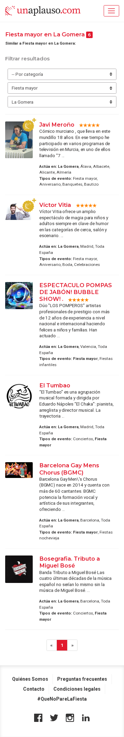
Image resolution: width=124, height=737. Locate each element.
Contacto (33, 689)
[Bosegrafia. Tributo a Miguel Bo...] (19, 569)
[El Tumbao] (19, 396)
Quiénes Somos (30, 679)
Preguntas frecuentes (82, 679)
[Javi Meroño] (19, 139)
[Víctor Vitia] (19, 211)
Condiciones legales (77, 689)
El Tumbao (54, 385)
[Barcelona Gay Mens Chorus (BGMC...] (19, 470)
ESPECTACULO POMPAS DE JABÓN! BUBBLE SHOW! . (75, 292)
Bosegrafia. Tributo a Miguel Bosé (69, 562)
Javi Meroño (56, 124)
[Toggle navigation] (111, 10)
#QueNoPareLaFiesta (62, 699)
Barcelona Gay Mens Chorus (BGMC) (69, 469)
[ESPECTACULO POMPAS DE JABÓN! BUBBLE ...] (19, 295)
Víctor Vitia (55, 204)
